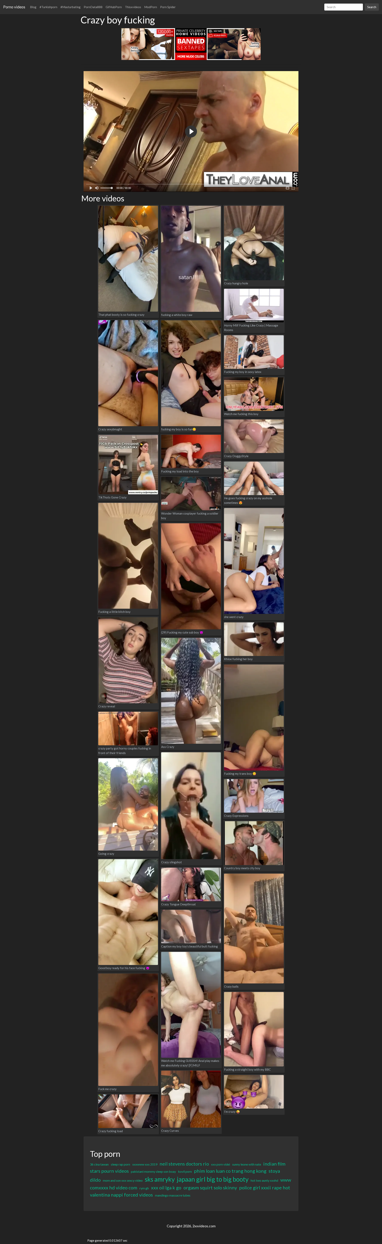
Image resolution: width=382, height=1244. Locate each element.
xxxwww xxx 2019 (144, 1164)
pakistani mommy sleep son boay (153, 1171)
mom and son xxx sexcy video (123, 1180)
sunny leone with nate (246, 1164)
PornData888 (93, 7)
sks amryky (160, 1179)
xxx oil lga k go (166, 1187)
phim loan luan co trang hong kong (230, 1171)
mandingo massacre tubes (172, 1195)
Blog (33, 7)
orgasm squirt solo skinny (210, 1187)
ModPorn (150, 7)
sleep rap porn (120, 1164)
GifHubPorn (114, 7)
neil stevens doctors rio (184, 1164)
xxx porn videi (220, 1164)
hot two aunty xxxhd (264, 1180)
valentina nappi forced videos (121, 1195)
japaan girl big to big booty (212, 1179)
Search (371, 7)
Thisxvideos (133, 7)
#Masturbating (70, 7)
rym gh (144, 1188)
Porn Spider (168, 7)
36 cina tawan (99, 1164)
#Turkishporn (48, 7)
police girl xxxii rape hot (264, 1187)
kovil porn (185, 1171)
